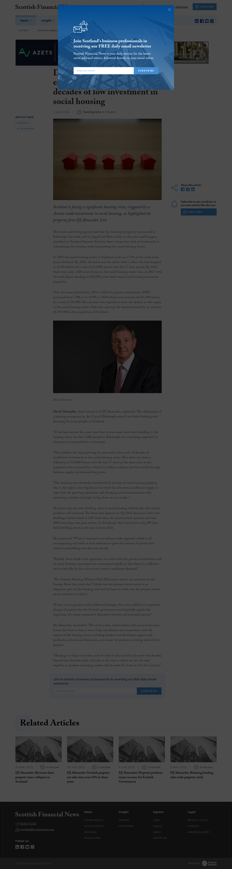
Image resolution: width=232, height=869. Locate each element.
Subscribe (146, 70)
